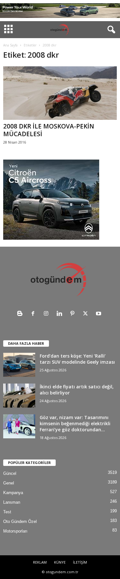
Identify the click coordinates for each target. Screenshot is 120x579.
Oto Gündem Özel (20, 521)
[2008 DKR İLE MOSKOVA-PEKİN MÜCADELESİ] (60, 93)
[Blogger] (21, 314)
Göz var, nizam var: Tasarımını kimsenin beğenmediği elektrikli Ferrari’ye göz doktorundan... (75, 423)
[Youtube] (99, 314)
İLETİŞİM (80, 562)
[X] (86, 314)
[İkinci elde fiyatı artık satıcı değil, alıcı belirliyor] (19, 396)
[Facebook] (34, 314)
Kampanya (13, 492)
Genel (8, 483)
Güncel (9, 473)
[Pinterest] (73, 314)
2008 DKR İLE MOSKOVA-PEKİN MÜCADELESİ (48, 130)
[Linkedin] (60, 314)
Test (7, 511)
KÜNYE (60, 562)
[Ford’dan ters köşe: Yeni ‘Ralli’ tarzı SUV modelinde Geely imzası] (19, 365)
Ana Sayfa (10, 45)
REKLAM (40, 562)
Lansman (11, 502)
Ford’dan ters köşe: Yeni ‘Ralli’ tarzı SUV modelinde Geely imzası (77, 359)
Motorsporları (15, 531)
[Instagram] (47, 314)
